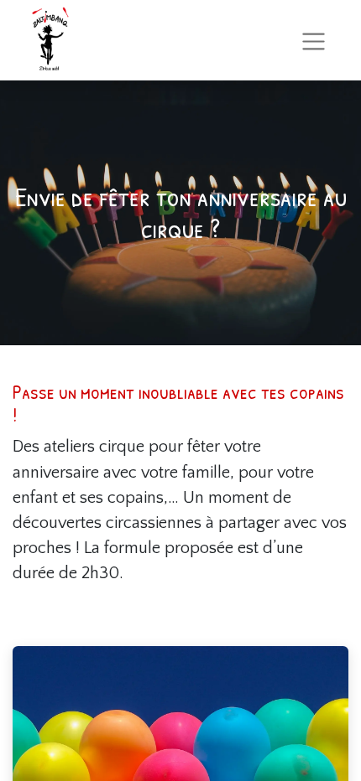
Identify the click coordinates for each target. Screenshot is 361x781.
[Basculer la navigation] (313, 40)
